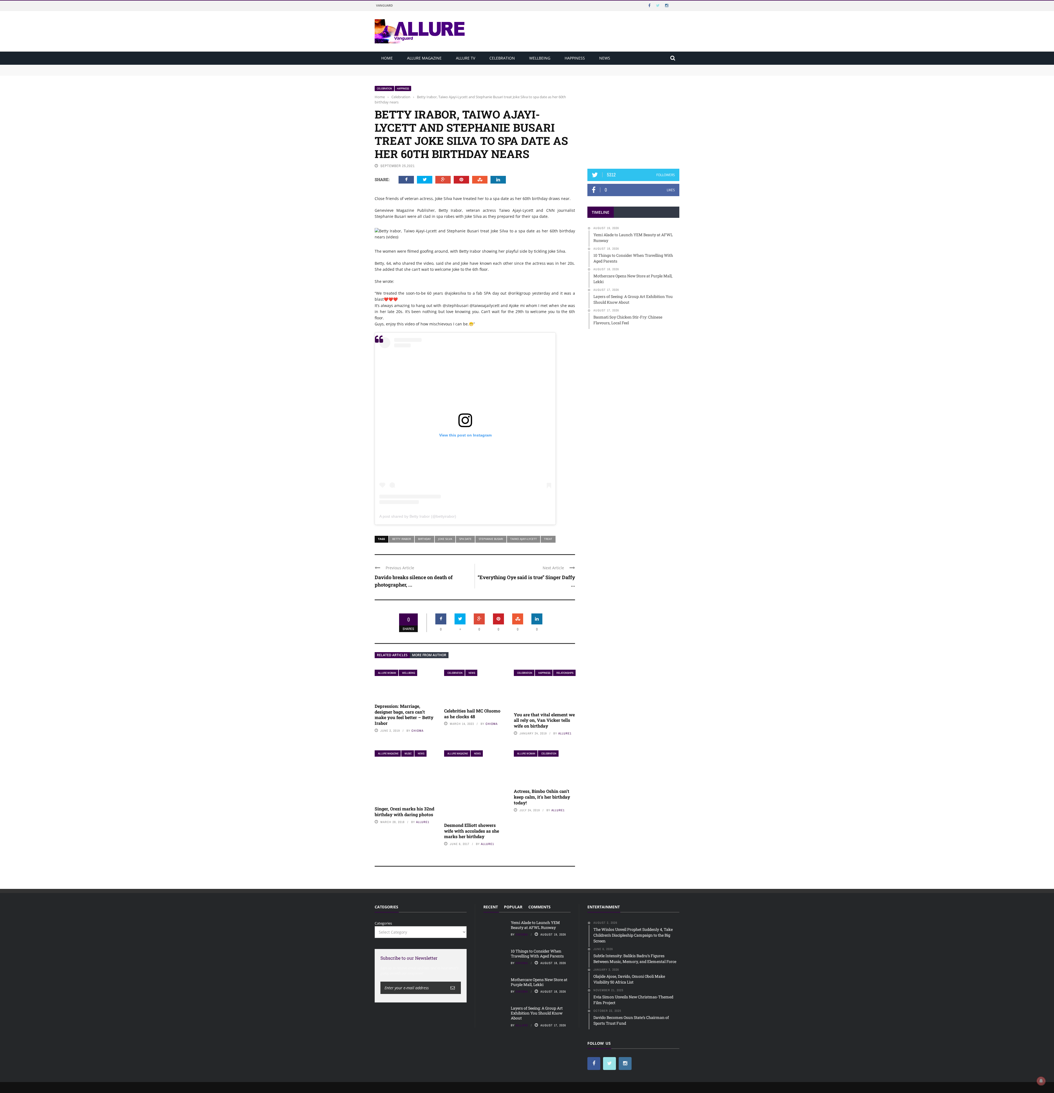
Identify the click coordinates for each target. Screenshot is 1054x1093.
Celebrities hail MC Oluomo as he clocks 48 (472, 713)
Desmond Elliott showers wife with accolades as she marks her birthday (471, 831)
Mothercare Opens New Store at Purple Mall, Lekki (539, 982)
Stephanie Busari (491, 539)
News (604, 58)
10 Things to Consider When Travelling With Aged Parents (424, 72)
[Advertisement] (633, 120)
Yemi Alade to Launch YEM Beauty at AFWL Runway (420, 67)
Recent (490, 906)
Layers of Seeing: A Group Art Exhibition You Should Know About (537, 1013)
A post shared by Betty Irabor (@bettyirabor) (417, 516)
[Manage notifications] (1041, 1081)
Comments (539, 906)
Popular (513, 906)
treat (548, 539)
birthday (424, 539)
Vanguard (384, 5)
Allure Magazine (424, 58)
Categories (383, 923)
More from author (429, 655)
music (408, 753)
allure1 (564, 733)
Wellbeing (539, 58)
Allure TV (465, 58)
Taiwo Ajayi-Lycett (523, 539)
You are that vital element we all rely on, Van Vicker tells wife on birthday (544, 720)
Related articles (392, 655)
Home (387, 58)
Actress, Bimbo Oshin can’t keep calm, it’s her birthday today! (542, 796)
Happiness (575, 58)
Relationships (564, 673)
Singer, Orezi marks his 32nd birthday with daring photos (404, 811)
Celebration (502, 58)
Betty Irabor (401, 539)
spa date (465, 539)
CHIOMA (417, 731)
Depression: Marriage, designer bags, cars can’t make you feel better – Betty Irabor (404, 714)
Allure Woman (387, 673)
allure (522, 1025)
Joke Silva (445, 539)
